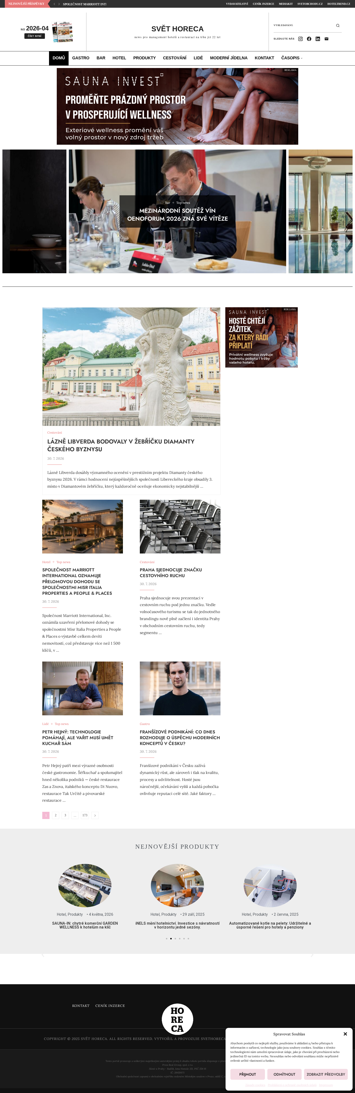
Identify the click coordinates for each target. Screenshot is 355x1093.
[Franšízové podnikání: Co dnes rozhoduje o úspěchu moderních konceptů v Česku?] (180, 688)
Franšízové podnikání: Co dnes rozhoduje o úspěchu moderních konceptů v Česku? (180, 738)
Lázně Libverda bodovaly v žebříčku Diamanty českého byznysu (120, 445)
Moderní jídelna (229, 58)
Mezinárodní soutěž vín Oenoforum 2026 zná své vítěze (177, 214)
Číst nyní (35, 36)
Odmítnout (284, 1074)
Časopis (290, 58)
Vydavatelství (237, 3)
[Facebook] (309, 38)
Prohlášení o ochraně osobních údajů (292, 1085)
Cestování (174, 58)
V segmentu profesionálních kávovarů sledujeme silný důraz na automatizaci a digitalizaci (315, 927)
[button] (345, 1034)
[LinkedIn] (317, 38)
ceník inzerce (263, 3)
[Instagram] (300, 38)
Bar (101, 58)
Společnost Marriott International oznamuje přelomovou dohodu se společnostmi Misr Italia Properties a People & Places (77, 581)
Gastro (80, 58)
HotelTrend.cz (338, 3)
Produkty (144, 58)
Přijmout (247, 1074)
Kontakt (264, 58)
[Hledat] (338, 25)
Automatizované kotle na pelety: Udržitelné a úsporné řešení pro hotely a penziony (222, 925)
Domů (59, 58)
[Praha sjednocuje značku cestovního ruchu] (180, 526)
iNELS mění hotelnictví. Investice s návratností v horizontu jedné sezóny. (130, 925)
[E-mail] (326, 38)
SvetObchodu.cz (310, 3)
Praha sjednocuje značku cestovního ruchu (101, 4)
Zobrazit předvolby (326, 1074)
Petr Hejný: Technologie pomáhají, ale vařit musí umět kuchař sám (77, 738)
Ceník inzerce (110, 1006)
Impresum (326, 1085)
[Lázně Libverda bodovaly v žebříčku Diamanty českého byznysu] (131, 366)
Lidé (198, 58)
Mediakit (286, 3)
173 (84, 815)
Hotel (119, 58)
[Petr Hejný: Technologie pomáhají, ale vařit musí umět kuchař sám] (82, 688)
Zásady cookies (255, 1085)
